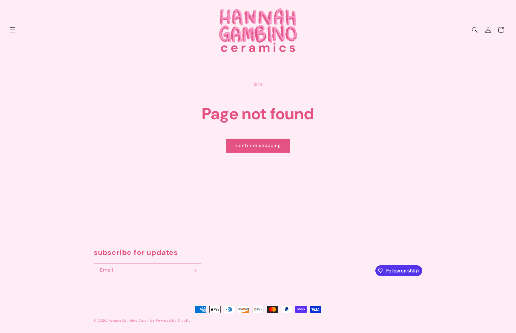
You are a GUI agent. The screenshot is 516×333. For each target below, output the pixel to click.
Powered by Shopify (173, 320)
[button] (12, 29)
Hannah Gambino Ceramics (131, 320)
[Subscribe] (194, 270)
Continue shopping (258, 145)
